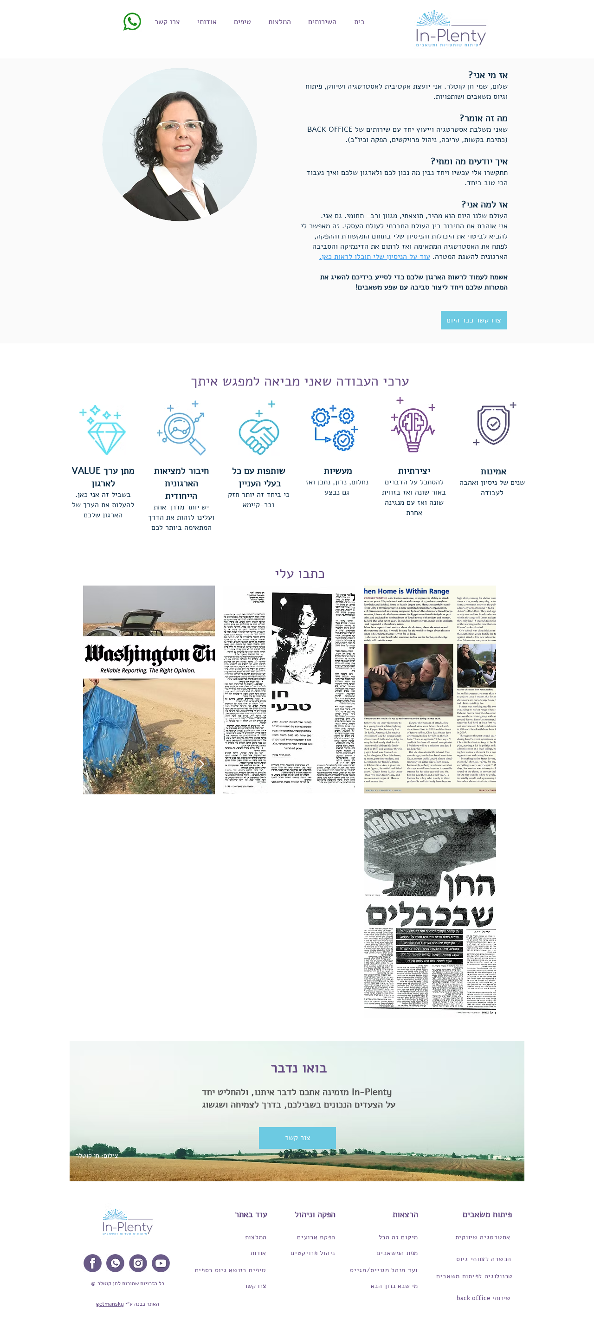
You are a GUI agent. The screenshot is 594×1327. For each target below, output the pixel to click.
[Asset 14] (138, 1263)
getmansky (110, 1304)
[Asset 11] (161, 1263)
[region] (149, 690)
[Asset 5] (93, 1263)
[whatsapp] (115, 1263)
